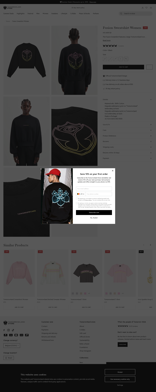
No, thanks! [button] (94, 218)
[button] (113, 170)
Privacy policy (88, 200)
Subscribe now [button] (94, 212)
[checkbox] (77, 198)
